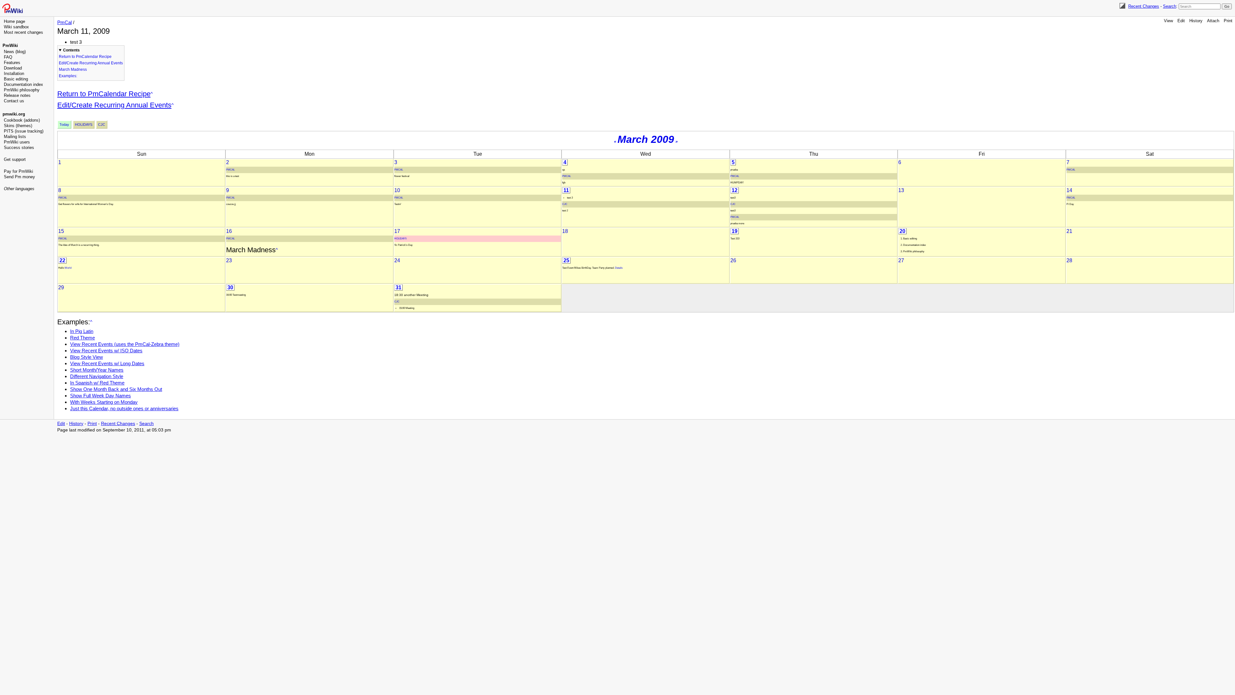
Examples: (68, 76)
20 (902, 231)
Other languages (19, 188)
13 (901, 190)
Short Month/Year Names (97, 370)
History (1196, 20)
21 (1069, 231)
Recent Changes (1143, 6)
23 (229, 260)
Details (619, 267)
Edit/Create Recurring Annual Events (91, 63)
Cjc (101, 124)
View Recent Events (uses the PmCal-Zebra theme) (124, 344)
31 (398, 287)
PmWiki (10, 45)
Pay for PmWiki (18, 171)
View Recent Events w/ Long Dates (107, 363)
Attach (1213, 20)
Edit (1181, 20)
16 (229, 231)
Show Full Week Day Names (100, 395)
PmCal (64, 22)
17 (397, 231)
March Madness (73, 69)
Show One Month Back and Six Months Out (116, 389)
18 (565, 231)
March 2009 (646, 139)
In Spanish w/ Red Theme (97, 382)
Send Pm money (19, 176)
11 (566, 190)
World (68, 267)
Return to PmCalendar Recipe (85, 56)
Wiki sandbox (16, 26)
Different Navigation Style (96, 376)
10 (397, 190)
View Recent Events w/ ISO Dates (106, 350)
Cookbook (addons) (22, 120)
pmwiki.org (14, 114)
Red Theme (82, 337)
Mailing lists (15, 136)
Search (1169, 6)
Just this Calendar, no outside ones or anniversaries (124, 408)
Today (64, 124)
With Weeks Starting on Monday (104, 402)
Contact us (14, 100)
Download (13, 68)
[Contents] (152, 94)
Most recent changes (23, 32)
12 (734, 190)
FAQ (8, 57)
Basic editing (16, 79)
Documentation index (23, 84)
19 (734, 231)
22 (62, 260)
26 (733, 260)
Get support (15, 159)
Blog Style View (86, 357)
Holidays (83, 124)
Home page (14, 21)
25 (566, 260)
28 (1069, 260)
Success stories (19, 147)
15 (61, 231)
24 (397, 260)
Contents (71, 50)
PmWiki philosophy (22, 90)
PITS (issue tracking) (23, 131)
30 (230, 287)
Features (12, 62)
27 (901, 260)
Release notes (17, 95)
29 (61, 287)
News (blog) (15, 51)
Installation (14, 73)
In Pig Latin (81, 331)
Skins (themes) (18, 125)
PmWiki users (17, 142)
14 (1069, 190)
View (1168, 20)
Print (1228, 20)
